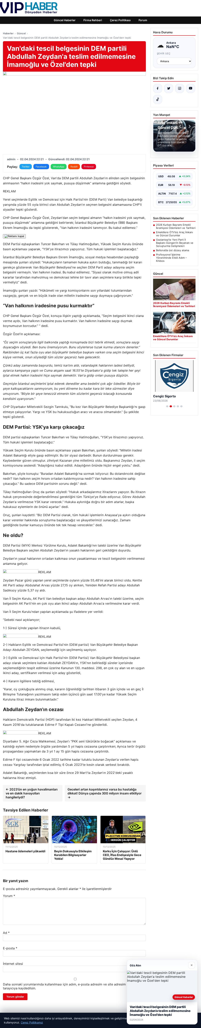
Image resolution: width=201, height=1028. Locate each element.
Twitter (25, 166)
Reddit (74, 166)
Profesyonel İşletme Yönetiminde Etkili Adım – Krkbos (171, 257)
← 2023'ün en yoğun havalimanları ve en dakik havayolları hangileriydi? (32, 793)
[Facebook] (157, 88)
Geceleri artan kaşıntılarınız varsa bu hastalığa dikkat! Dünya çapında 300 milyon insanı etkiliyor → (105, 793)
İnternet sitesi (13, 964)
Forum (143, 20)
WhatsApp (58, 166)
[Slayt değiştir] (167, 406)
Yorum (9, 896)
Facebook (41, 166)
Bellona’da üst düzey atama (172, 250)
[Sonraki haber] (189, 126)
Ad (6, 933)
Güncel (21, 33)
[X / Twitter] (168, 88)
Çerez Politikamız (32, 1022)
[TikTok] (157, 99)
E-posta (10, 948)
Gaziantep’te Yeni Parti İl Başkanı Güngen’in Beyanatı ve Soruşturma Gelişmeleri (174, 242)
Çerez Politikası (120, 20)
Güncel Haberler (65, 20)
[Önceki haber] (180, 126)
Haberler (8, 33)
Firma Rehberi (92, 20)
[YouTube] (190, 88)
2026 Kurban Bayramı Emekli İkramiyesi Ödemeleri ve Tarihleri (176, 226)
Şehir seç (164, 53)
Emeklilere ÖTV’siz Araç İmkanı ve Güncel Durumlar (174, 234)
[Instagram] (179, 88)
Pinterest (89, 166)
